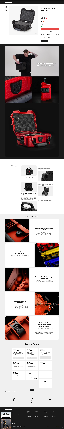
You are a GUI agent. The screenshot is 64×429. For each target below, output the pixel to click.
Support (34, 2)
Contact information (23, 426)
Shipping (53, 412)
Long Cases (28, 415)
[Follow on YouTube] (12, 423)
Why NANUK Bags (37, 417)
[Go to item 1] (6, 7)
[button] (21, 355)
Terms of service (14, 426)
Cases (23, 2)
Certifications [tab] (37, 162)
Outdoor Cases (45, 417)
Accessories (28, 417)
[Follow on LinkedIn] (14, 423)
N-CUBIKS (36, 416)
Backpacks (36, 411)
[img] (14, 349)
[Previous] (24, 0)
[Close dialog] (10, 413)
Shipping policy (18, 426)
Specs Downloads (54, 415)
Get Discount (6, 418)
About (30, 2)
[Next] (39, 0)
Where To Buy (54, 416)
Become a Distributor (54, 417)
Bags (26, 2)
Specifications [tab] (26, 162)
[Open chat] (62, 427)
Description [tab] (16, 162)
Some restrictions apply (33, 404)
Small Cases (28, 411)
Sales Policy (53, 420)
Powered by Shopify (12, 425)
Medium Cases (29, 412)
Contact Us (53, 411)
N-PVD (36, 415)
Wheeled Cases (29, 416)
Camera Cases (45, 411)
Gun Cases (45, 415)
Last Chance (40, 2)
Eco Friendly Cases (46, 416)
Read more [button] (16, 354)
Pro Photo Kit (45, 412)
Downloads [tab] (48, 162)
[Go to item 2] (6, 10)
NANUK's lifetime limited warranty (15, 404)
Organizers (36, 412)
